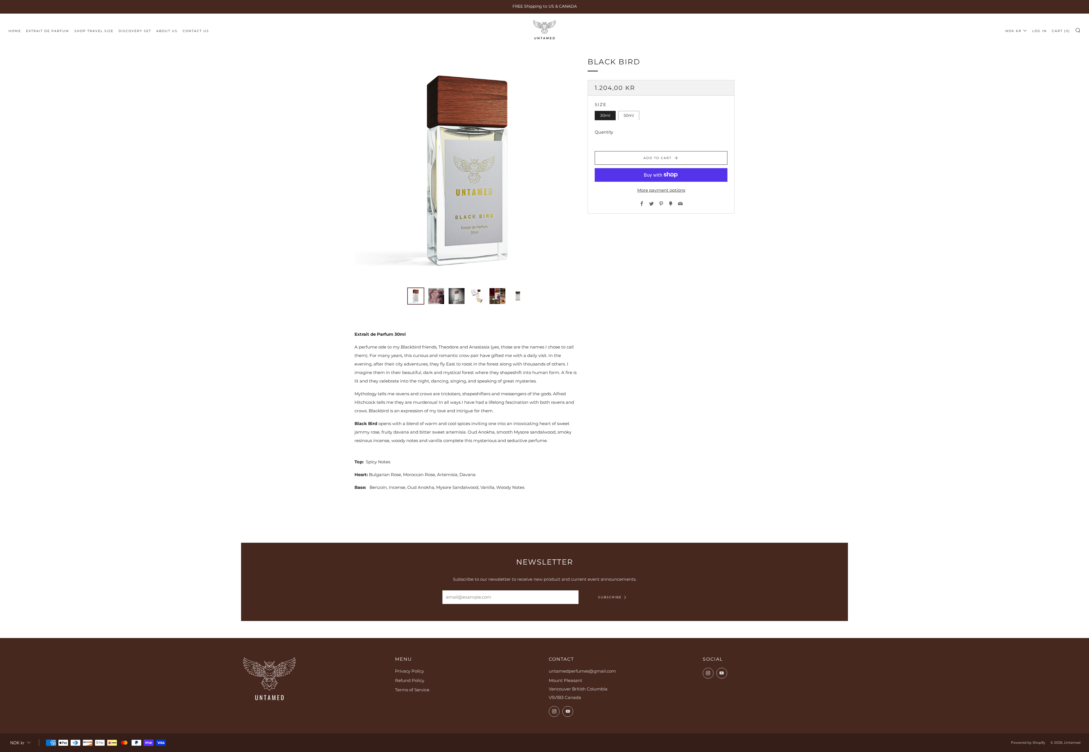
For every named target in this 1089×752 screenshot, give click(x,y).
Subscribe (610, 597)
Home (15, 31)
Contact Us (196, 31)
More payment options (661, 190)
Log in (1039, 31)
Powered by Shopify (1028, 742)
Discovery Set (135, 31)
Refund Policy (409, 680)
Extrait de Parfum (47, 31)
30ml (605, 115)
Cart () (1061, 31)
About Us (167, 31)
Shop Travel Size (93, 31)
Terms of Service (412, 689)
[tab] (415, 296)
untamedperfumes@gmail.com (582, 671)
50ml (629, 115)
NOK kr (1013, 31)
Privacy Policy (409, 671)
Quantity (604, 131)
